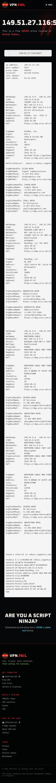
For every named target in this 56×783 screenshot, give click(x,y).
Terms (4, 749)
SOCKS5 (25, 31)
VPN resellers (8, 702)
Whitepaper (7, 756)
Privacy (5, 746)
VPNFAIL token (8, 699)
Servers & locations (11, 687)
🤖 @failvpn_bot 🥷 (11, 676)
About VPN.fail (9, 729)
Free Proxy (7, 683)
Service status (9, 753)
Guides (5, 705)
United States (10, 34)
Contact (5, 733)
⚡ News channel (9, 726)
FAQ (3, 709)
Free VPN (6, 680)
